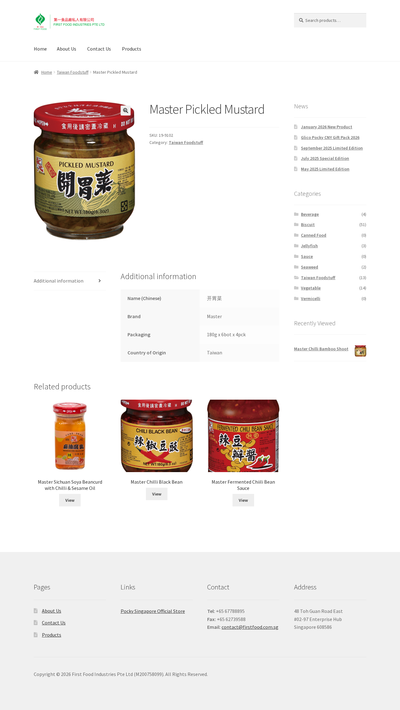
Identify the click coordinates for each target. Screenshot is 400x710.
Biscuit (308, 224)
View (69, 500)
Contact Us (99, 49)
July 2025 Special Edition (325, 158)
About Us (66, 49)
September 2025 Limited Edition (332, 148)
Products (131, 49)
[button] (126, 111)
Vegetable (311, 288)
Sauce (307, 256)
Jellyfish (309, 246)
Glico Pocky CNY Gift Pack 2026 (330, 137)
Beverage (310, 214)
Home (40, 49)
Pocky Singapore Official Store (153, 611)
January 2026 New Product (326, 127)
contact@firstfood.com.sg (250, 627)
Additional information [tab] (58, 281)
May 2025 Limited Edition (325, 169)
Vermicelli (310, 298)
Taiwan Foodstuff (72, 72)
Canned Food (313, 235)
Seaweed (309, 267)
